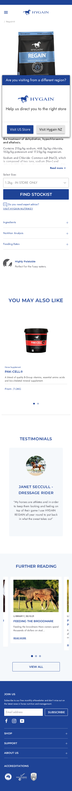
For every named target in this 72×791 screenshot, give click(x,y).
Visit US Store (20, 129)
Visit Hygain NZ (50, 129)
